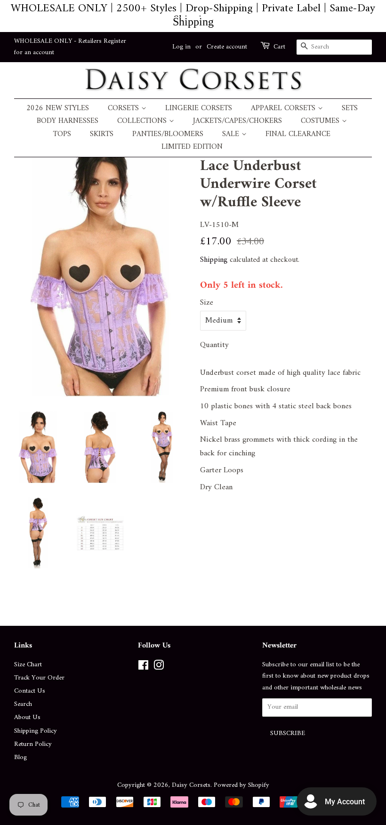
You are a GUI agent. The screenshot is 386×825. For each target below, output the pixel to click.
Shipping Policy (35, 731)
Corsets (124, 108)
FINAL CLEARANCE (297, 134)
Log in (181, 47)
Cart (279, 47)
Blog (20, 757)
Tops (62, 134)
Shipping (213, 260)
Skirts (101, 134)
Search (23, 704)
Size (206, 303)
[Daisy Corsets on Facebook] (143, 667)
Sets (350, 108)
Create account (227, 47)
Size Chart (28, 665)
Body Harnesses (67, 121)
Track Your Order (39, 678)
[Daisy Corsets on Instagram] (158, 667)
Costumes (321, 121)
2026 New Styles (57, 108)
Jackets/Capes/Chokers (237, 121)
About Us (27, 717)
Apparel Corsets (284, 108)
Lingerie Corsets (198, 108)
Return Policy (33, 744)
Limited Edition (192, 147)
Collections (143, 121)
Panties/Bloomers (167, 134)
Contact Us (29, 691)
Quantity (214, 345)
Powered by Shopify (241, 785)
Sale (231, 134)
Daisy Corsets (191, 785)
